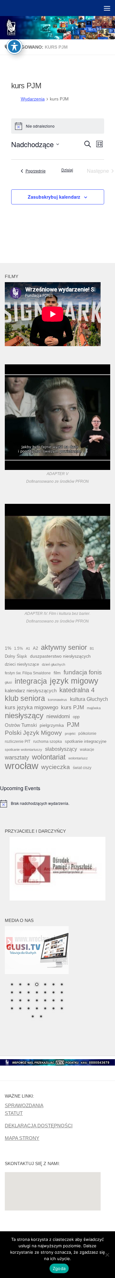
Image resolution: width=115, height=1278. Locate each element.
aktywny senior (64, 647)
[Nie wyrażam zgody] (107, 1254)
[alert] (57, 803)
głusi (8, 682)
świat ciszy (82, 768)
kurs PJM (72, 707)
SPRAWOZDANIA (24, 1105)
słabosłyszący (61, 749)
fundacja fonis (83, 672)
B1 (92, 648)
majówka (94, 708)
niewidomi (58, 716)
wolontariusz (78, 758)
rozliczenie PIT (17, 741)
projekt (70, 733)
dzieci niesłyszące (22, 664)
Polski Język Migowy (33, 732)
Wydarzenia (33, 98)
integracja (31, 681)
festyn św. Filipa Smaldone (28, 673)
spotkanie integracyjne (85, 741)
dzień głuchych (53, 664)
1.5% (18, 648)
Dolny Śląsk (16, 656)
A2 (35, 648)
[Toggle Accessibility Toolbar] (14, 46)
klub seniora (25, 698)
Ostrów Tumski (21, 725)
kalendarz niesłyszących (31, 690)
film (57, 672)
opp (76, 716)
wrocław (21, 766)
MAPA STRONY (22, 1138)
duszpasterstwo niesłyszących (60, 656)
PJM (73, 724)
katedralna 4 (77, 690)
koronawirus (57, 700)
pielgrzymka (52, 725)
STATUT (14, 1113)
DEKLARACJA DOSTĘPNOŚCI (39, 1125)
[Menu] (107, 8)
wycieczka (55, 767)
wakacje (87, 749)
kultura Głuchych (89, 699)
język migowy (74, 681)
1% (8, 648)
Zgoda (59, 1268)
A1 (28, 648)
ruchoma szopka (47, 741)
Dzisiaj (67, 169)
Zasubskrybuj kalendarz (54, 197)
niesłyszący (24, 715)
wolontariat (48, 757)
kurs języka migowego (31, 707)
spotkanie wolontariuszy (23, 749)
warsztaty (17, 757)
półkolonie (87, 733)
